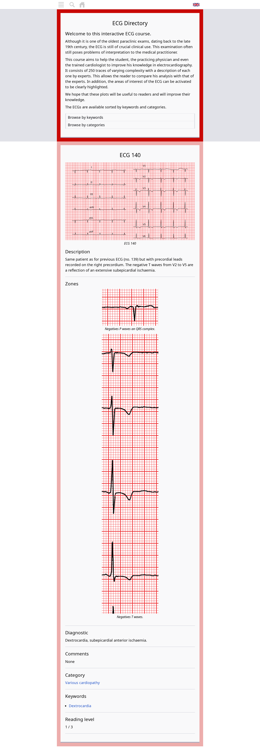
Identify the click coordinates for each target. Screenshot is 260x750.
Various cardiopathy (82, 682)
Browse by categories (86, 124)
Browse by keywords (85, 117)
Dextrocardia (80, 705)
